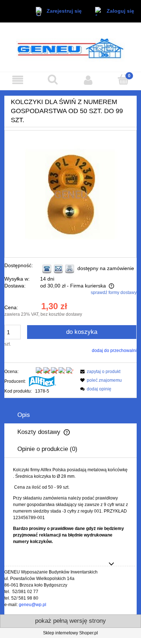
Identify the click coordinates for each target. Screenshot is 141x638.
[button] (17, 80)
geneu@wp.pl (32, 604)
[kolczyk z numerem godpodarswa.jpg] (70, 193)
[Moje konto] (88, 80)
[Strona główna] (70, 47)
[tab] (70, 414)
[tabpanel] (70, 506)
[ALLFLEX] (42, 381)
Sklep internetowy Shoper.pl (70, 632)
